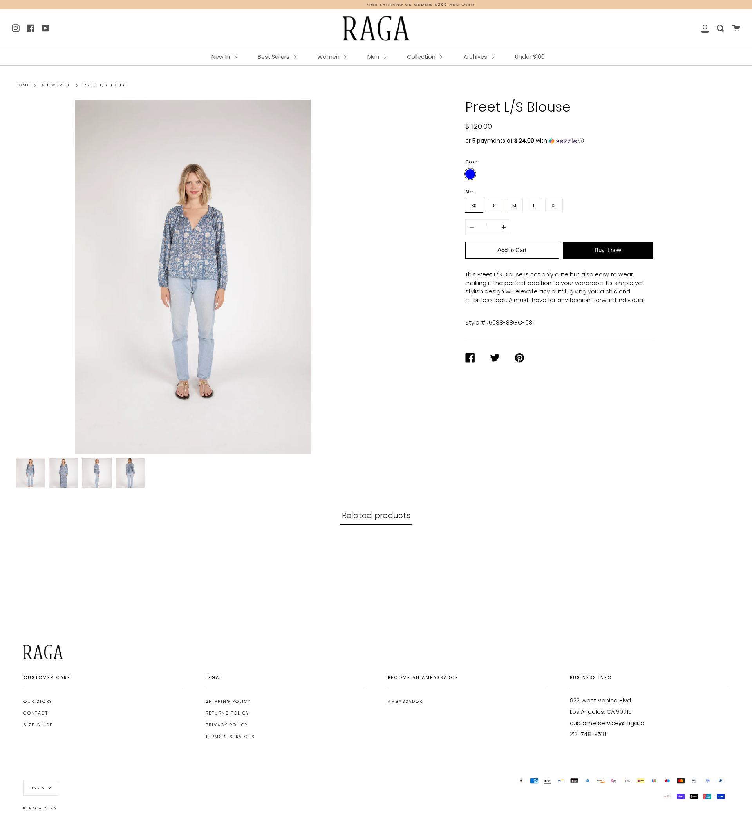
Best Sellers (274, 57)
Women (329, 57)
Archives (476, 57)
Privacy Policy (227, 725)
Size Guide (38, 725)
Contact (36, 713)
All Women (56, 84)
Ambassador (405, 701)
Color (471, 162)
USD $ (37, 787)
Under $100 (530, 57)
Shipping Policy (228, 701)
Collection (422, 57)
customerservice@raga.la (607, 723)
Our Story (38, 701)
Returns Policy (227, 713)
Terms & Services (230, 737)
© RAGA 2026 (40, 808)
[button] (559, 141)
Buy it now (608, 250)
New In (221, 57)
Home (23, 84)
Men (374, 57)
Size (469, 192)
